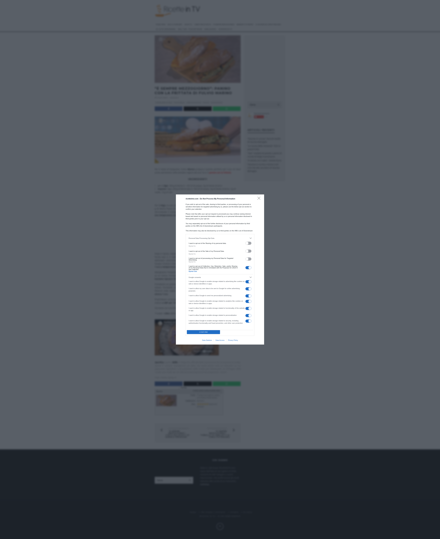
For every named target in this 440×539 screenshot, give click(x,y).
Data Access (220, 340)
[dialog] (220, 269)
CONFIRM (203, 332)
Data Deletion (207, 340)
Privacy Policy (233, 340)
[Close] (259, 199)
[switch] (248, 243)
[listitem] (220, 238)
